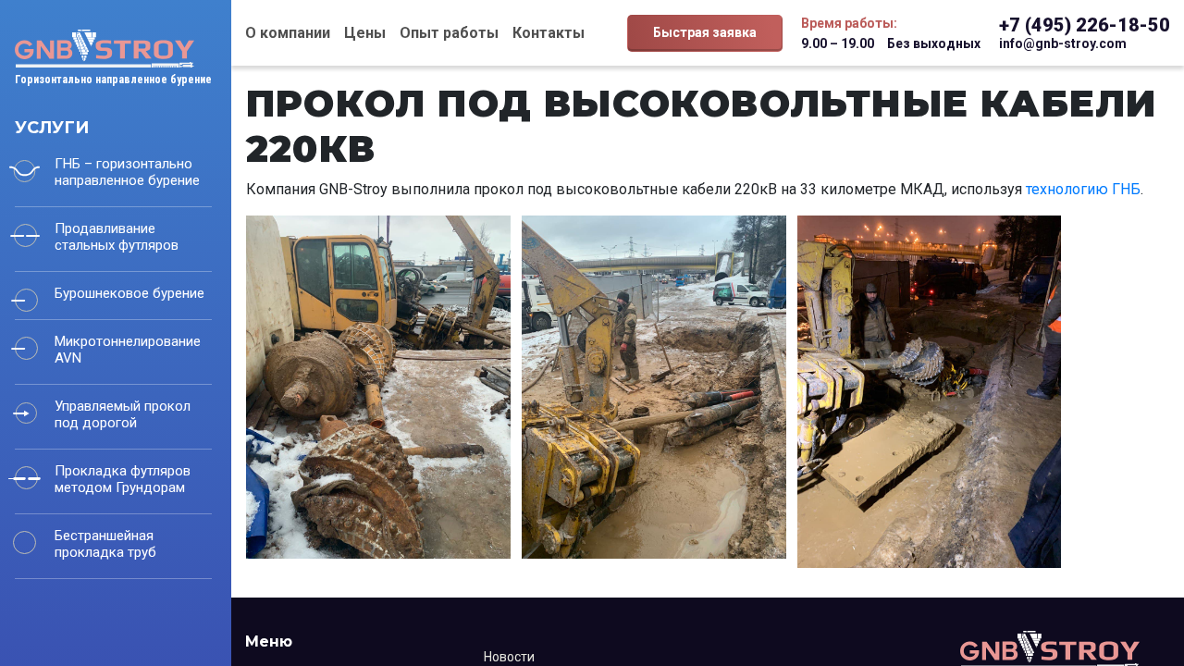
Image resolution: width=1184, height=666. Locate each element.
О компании (287, 33)
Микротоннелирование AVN (128, 349)
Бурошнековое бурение (129, 293)
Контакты (548, 33)
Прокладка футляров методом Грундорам (123, 479)
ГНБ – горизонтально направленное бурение (127, 172)
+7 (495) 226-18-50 (1084, 25)
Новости (509, 656)
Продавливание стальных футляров (117, 236)
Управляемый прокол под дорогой (123, 414)
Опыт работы (449, 33)
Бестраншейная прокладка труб (105, 544)
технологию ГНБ (1083, 189)
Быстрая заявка (705, 32)
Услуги (52, 127)
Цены (365, 33)
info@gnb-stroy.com (1063, 43)
